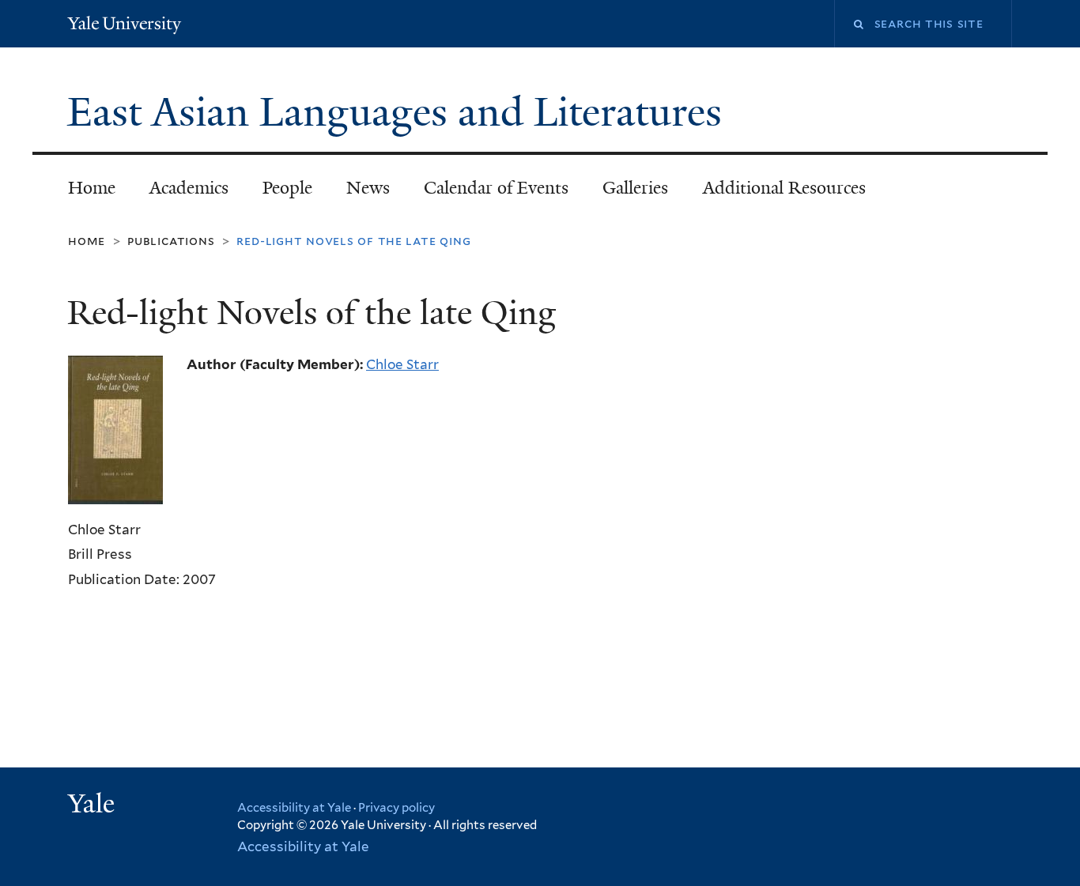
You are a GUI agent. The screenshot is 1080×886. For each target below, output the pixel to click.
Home (91, 187)
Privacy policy (396, 808)
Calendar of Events (496, 187)
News (368, 187)
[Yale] (93, 805)
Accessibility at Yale (294, 808)
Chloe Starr (402, 364)
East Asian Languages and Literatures (399, 112)
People (287, 187)
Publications (170, 240)
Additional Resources (784, 187)
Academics (188, 187)
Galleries (635, 187)
